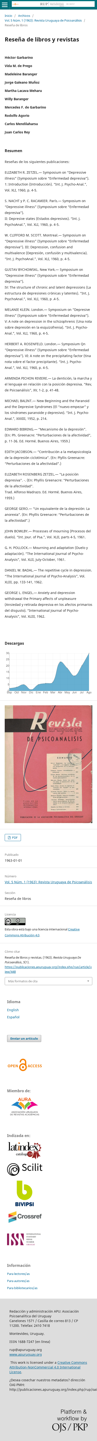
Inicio (8, 16)
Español (13, 1017)
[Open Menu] (4, 4)
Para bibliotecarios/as (22, 1288)
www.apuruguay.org (25, 1354)
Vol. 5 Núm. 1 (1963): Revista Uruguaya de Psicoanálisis (43, 20)
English (13, 1010)
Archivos (24, 16)
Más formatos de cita (22, 981)
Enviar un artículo (24, 1038)
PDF (14, 837)
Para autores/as (18, 1281)
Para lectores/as (18, 1274)
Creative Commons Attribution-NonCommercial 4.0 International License (48, 1367)
